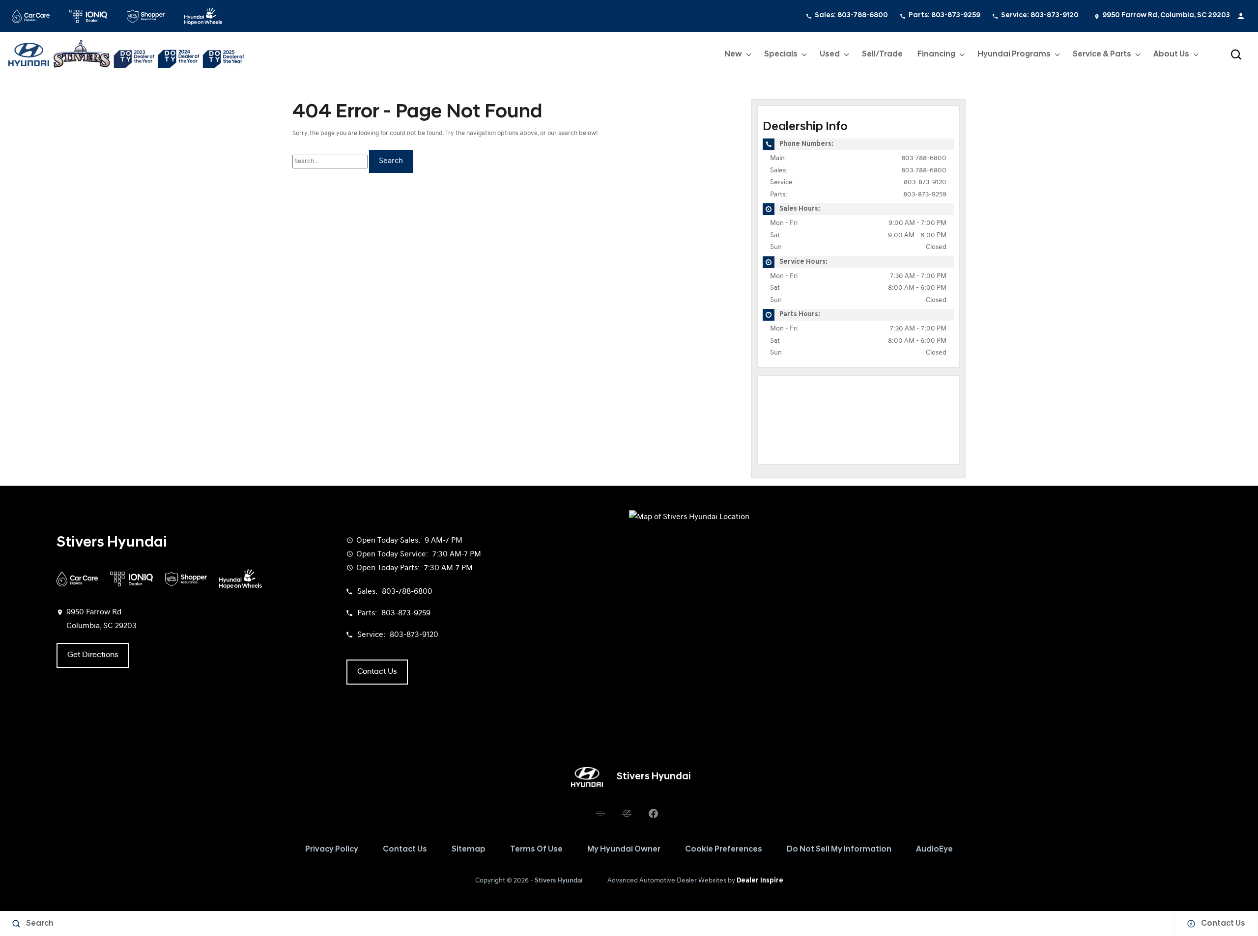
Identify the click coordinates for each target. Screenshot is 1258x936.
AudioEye (934, 849)
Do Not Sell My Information (839, 849)
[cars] (600, 813)
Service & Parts (1102, 54)
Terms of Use (536, 849)
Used (830, 54)
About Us (1171, 54)
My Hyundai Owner (623, 849)
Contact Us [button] (377, 672)
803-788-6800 (923, 158)
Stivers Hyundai (559, 880)
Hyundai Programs (1014, 56)
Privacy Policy (331, 849)
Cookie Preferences (723, 849)
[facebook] (653, 813)
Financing (936, 54)
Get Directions (92, 655)
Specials (781, 54)
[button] (1236, 54)
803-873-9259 (924, 194)
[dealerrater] (626, 813)
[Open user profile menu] (1241, 16)
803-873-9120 (925, 182)
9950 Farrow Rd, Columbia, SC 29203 (1166, 15)
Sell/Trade (882, 54)
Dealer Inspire (760, 880)
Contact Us (405, 849)
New (733, 54)
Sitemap (469, 849)
